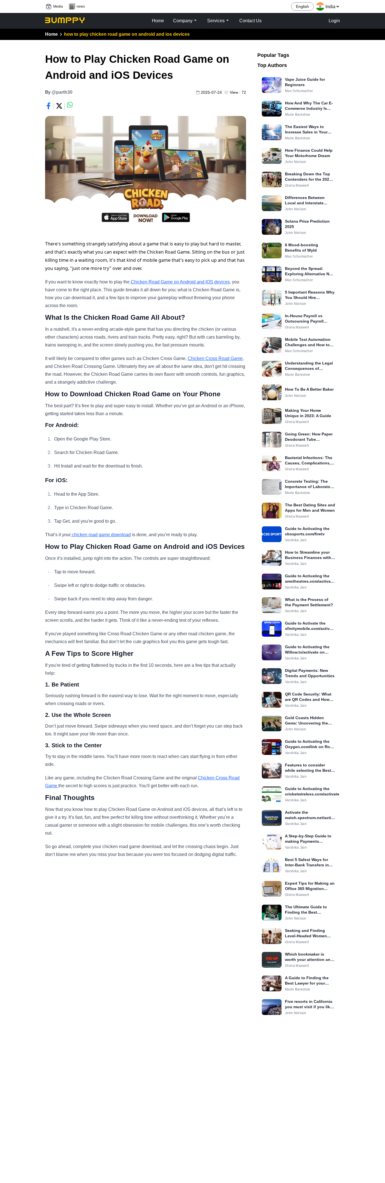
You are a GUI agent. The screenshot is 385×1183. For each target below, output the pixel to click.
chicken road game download (101, 534)
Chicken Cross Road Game (215, 358)
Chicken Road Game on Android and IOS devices (180, 281)
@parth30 (62, 92)
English (302, 6)
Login (334, 20)
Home (51, 34)
